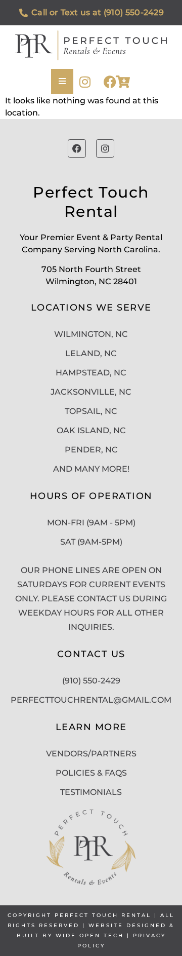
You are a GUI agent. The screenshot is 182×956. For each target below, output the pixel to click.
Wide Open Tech (90, 935)
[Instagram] (84, 81)
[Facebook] (110, 81)
